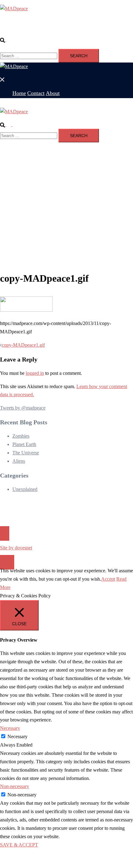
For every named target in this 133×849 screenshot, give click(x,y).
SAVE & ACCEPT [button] (19, 844)
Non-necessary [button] (14, 786)
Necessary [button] (10, 728)
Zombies (20, 436)
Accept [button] (108, 579)
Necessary (17, 736)
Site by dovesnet (16, 547)
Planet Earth (24, 444)
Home (18, 26)
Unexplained (24, 489)
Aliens (18, 461)
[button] (5, 39)
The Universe (25, 452)
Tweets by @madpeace (22, 407)
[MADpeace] (14, 8)
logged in (35, 373)
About (48, 26)
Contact (33, 26)
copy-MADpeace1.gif (23, 345)
